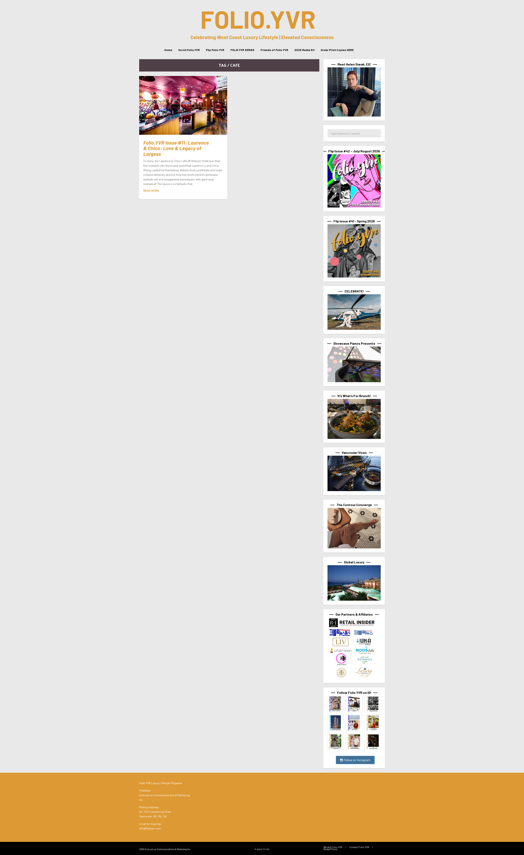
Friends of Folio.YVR (274, 50)
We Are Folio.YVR (332, 847)
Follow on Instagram (356, 760)
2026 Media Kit (304, 50)
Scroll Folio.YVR (189, 50)
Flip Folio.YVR (215, 50)
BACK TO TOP (263, 849)
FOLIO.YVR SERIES (242, 50)
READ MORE (151, 190)
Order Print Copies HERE (337, 50)
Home (168, 50)
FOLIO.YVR (258, 19)
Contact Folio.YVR (359, 847)
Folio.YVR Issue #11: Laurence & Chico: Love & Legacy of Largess (176, 148)
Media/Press (330, 849)
